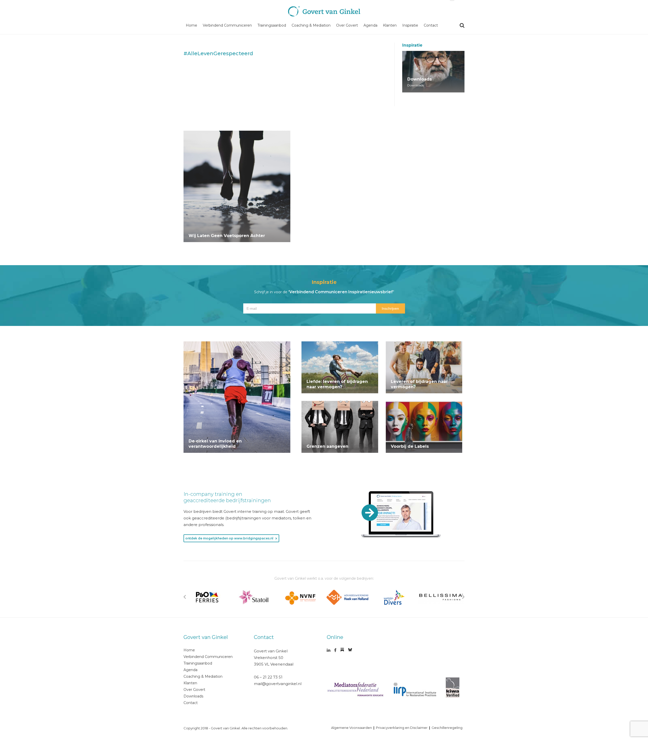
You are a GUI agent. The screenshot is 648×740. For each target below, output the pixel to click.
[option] (207, 597)
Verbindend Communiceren (227, 25)
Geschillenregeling (447, 728)
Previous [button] (185, 597)
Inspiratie (410, 25)
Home (191, 25)
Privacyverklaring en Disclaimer (402, 728)
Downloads (193, 696)
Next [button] (463, 597)
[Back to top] (628, 696)
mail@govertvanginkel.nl (277, 683)
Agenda (370, 25)
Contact (431, 25)
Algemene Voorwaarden (351, 728)
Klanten (390, 25)
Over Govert (347, 25)
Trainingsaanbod (271, 25)
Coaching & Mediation (311, 25)
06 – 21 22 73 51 (268, 677)
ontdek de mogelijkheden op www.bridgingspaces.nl (229, 538)
